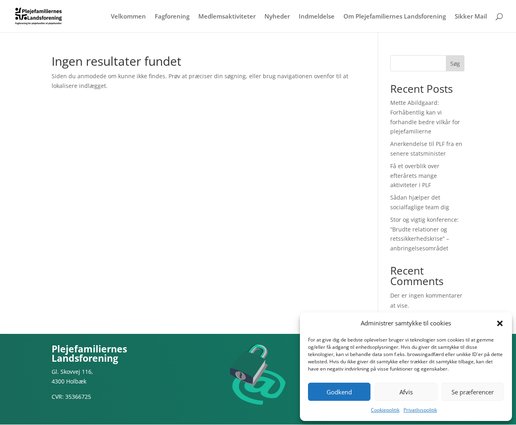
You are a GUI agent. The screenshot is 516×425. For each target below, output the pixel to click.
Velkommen (128, 16)
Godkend (339, 392)
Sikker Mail (471, 16)
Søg (455, 63)
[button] (500, 323)
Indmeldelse (317, 16)
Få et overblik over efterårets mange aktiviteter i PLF (414, 175)
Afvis (406, 392)
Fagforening (172, 16)
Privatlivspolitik (420, 409)
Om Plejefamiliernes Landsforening (394, 16)
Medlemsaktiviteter (227, 16)
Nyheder (277, 16)
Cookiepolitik (385, 409)
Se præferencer (473, 392)
